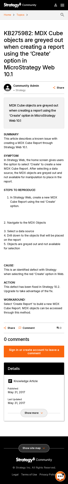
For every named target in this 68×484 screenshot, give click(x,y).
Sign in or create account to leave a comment (34, 351)
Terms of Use (29, 474)
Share (60, 87)
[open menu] (62, 5)
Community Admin (26, 85)
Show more (32, 412)
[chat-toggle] (60, 476)
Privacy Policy (48, 474)
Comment (29, 327)
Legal (15, 474)
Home (7, 14)
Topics (20, 14)
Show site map (32, 448)
